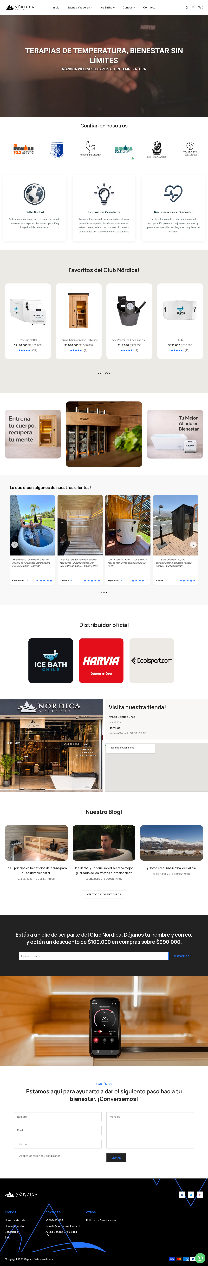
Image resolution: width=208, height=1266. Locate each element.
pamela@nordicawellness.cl (63, 1226)
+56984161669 (54, 1220)
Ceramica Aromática (180, 340)
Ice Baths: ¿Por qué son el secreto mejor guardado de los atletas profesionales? (104, 870)
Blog (7, 1237)
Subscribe (181, 956)
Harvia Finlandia (14, 1226)
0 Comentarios (45, 879)
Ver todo (104, 372)
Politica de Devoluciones (101, 1220)
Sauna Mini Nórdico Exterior (28, 340)
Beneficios (11, 1232)
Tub (129, 340)
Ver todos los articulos (104, 894)
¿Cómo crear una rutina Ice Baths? (171, 868)
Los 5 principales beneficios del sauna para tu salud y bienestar (36, 870)
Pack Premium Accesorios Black (78, 340)
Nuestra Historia (15, 1220)
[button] (200, 7)
